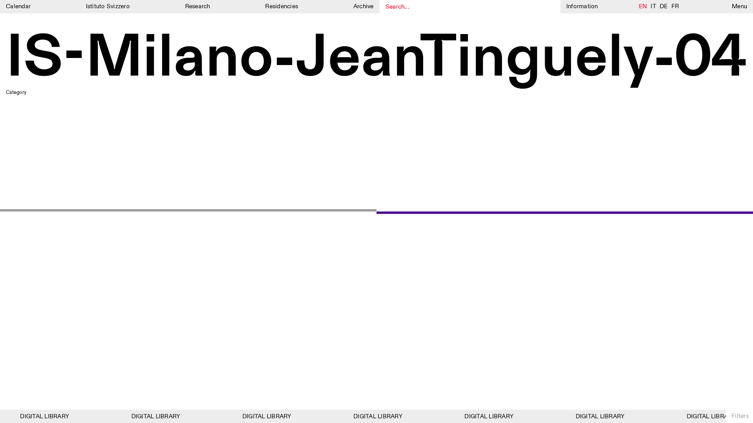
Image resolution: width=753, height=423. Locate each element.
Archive (363, 6)
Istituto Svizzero (108, 6)
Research (197, 6)
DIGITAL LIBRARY (41, 416)
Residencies (281, 6)
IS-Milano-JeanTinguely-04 (376, 58)
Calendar (18, 6)
